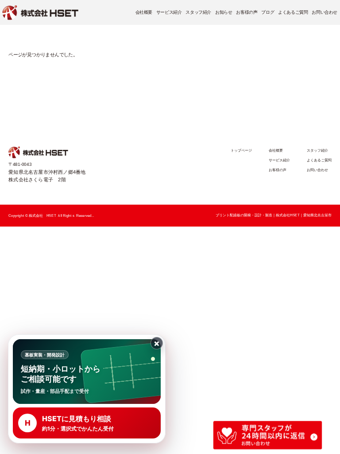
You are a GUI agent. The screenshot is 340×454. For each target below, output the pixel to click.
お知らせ (223, 12)
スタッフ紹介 (198, 12)
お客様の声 (246, 12)
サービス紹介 (169, 12)
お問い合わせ (324, 12)
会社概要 (143, 12)
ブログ (267, 12)
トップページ (241, 150)
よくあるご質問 (293, 12)
